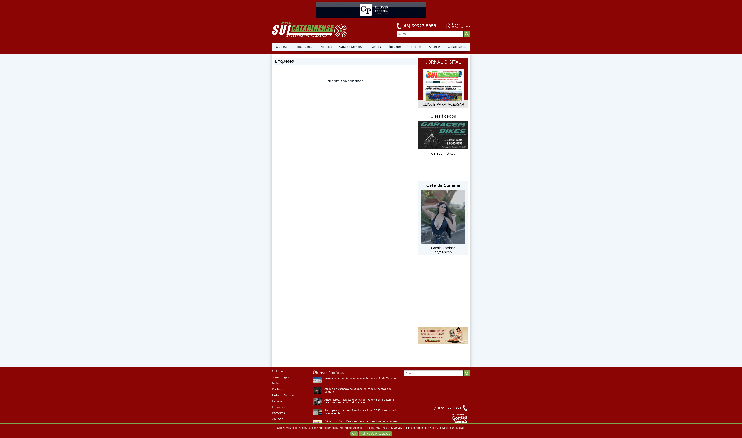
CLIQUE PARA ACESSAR (443, 104)
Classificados (457, 46)
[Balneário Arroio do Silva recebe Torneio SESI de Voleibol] (317, 380)
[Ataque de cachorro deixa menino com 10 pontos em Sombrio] (317, 390)
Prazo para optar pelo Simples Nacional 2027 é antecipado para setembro (360, 412)
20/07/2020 (443, 252)
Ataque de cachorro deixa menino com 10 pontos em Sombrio (357, 390)
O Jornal (282, 46)
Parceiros (415, 46)
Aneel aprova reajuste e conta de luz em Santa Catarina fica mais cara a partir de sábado (359, 401)
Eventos (375, 46)
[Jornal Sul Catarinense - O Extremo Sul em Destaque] (310, 29)
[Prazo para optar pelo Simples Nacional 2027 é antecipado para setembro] (317, 412)
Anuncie (434, 46)
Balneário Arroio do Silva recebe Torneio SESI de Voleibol (360, 378)
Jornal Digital (304, 46)
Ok (354, 433)
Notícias (326, 46)
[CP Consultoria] (371, 16)
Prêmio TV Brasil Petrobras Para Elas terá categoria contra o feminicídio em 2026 (360, 423)
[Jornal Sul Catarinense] (443, 342)
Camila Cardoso (443, 248)
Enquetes (394, 46)
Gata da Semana (351, 46)
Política (277, 389)
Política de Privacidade (375, 433)
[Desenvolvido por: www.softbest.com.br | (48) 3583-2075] (460, 422)
